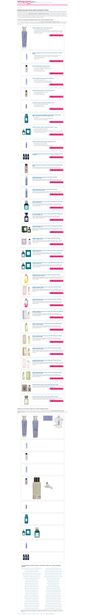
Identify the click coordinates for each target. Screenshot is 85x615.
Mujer (40, 2)
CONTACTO (34, 613)
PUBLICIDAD (19, 613)
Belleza (38, 613)
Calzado (41, 613)
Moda (38, 2)
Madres (46, 2)
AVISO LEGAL (29, 613)
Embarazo (50, 2)
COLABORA (24, 613)
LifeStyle (43, 2)
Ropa (44, 613)
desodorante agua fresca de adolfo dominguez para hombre (50, 12)
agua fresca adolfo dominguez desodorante (31, 12)
